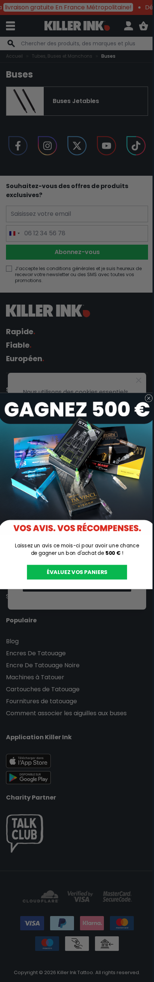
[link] (77, 464)
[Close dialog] (148, 398)
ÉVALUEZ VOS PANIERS (77, 572)
